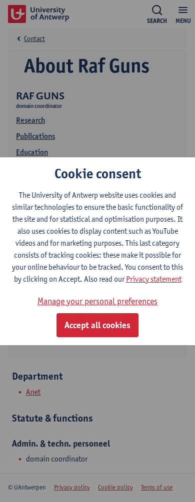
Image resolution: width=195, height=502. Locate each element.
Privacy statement (154, 279)
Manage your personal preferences (98, 301)
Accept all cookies (97, 325)
